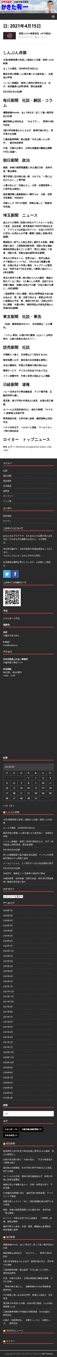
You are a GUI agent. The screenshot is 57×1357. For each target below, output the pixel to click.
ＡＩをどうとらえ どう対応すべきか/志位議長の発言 (28, 863)
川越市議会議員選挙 (32, 1129)
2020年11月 (8, 1057)
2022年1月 (8, 986)
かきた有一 (11, 1129)
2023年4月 (8, 961)
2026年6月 (8, 915)
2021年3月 (8, 1037)
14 (21, 788)
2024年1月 (8, 945)
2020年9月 (8, 1067)
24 (43, 793)
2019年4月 (8, 1097)
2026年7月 (8, 910)
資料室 (6, 491)
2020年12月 (8, 1052)
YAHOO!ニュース (14, 1330)
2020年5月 (8, 1087)
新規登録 (7, 515)
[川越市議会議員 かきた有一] (28, 11)
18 (50, 788)
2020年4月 (8, 1092)
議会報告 (7, 480)
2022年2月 (8, 981)
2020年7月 (8, 1077)
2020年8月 (8, 1072)
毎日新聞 (10, 1236)
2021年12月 (8, 991)
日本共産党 (11, 1135)
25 (50, 793)
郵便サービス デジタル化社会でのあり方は (25, 370)
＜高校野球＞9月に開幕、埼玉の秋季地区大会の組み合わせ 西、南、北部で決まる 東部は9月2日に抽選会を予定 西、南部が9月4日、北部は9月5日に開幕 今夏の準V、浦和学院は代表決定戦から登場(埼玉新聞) (28, 300)
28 (21, 798)
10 (43, 783)
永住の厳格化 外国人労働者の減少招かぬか (25, 365)
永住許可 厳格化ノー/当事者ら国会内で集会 (24, 873)
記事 (5, 470)
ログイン (7, 520)
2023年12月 (8, 950)
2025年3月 (8, 935)
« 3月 (5, 805)
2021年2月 (8, 1042)
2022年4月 (8, 971)
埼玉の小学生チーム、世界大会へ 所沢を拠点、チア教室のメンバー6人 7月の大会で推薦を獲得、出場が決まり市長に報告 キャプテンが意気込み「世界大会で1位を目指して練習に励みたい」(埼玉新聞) (28, 265)
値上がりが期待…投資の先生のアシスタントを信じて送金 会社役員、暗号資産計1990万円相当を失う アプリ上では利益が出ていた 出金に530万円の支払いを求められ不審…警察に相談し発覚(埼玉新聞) (28, 229)
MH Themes (47, 1353)
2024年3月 (8, 940)
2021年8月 (8, 1011)
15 (28, 788)
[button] (52, 16)
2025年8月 (8, 930)
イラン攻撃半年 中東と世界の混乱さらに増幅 (26, 375)
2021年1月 (8, 1047)
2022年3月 (8, 976)
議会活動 (7, 475)
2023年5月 (8, 955)
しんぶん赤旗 (15, 52)
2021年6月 (8, 1021)
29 (28, 798)
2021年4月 (8, 1031)
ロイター (10, 1340)
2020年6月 (8, 1082)
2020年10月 (8, 1062)
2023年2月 (8, 966)
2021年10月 (8, 1001)
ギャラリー (8, 495)
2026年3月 (8, 925)
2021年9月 (8, 1006)
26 (7, 798)
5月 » (11, 805)
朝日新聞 (10, 1143)
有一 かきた (42, 37)
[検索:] (28, 1113)
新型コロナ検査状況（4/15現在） (36, 33)
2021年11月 (8, 996)
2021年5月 (8, 1026)
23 (36, 793)
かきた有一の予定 (11, 618)
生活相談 (7, 485)
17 (43, 788)
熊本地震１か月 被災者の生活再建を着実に (25, 359)
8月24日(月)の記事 (12, 91)
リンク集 (7, 501)
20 (14, 793)
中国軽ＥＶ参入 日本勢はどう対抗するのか (25, 354)
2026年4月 (8, 920)
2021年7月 (8, 1016)
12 (7, 788)
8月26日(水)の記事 (11, 868)
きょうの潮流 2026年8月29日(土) (20, 68)
